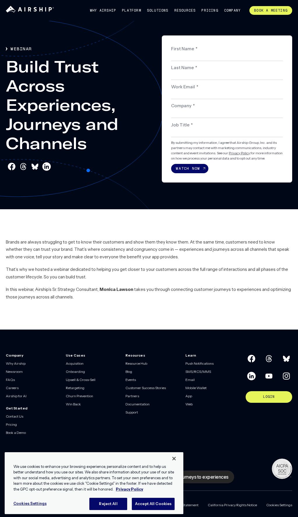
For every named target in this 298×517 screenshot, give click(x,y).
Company (232, 10)
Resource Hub (136, 363)
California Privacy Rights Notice (232, 505)
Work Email (184, 87)
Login (269, 396)
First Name (184, 48)
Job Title (182, 125)
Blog (128, 371)
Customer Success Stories (145, 388)
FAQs (10, 380)
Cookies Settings (279, 505)
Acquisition (75, 363)
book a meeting (271, 10)
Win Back (73, 404)
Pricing (209, 10)
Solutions (157, 10)
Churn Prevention (79, 396)
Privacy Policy (239, 153)
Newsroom (14, 371)
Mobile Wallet (196, 388)
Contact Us (14, 416)
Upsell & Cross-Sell (80, 380)
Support (131, 412)
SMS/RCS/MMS (198, 371)
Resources (185, 10)
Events (130, 380)
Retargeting (75, 388)
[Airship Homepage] (30, 11)
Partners (132, 396)
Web (189, 404)
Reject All (108, 503)
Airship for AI (16, 396)
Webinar (21, 48)
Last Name (184, 67)
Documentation (137, 404)
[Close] (174, 458)
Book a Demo (16, 432)
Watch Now (188, 168)
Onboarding (75, 371)
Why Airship (103, 10)
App (188, 396)
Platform (131, 10)
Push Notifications (199, 363)
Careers (12, 388)
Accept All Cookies (153, 503)
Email (190, 380)
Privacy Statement (184, 505)
